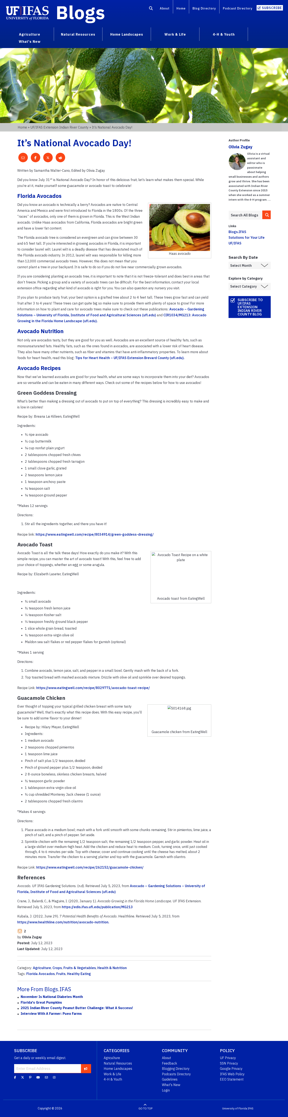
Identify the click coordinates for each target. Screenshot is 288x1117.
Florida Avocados (40, 974)
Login (166, 1090)
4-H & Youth (113, 1079)
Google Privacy (231, 1068)
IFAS (250, 1108)
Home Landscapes (118, 1068)
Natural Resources (118, 1063)
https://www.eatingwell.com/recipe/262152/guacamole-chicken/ (90, 867)
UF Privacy (228, 1058)
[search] (266, 215)
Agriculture (42, 968)
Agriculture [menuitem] (29, 34)
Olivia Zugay (240, 146)
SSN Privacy (229, 1063)
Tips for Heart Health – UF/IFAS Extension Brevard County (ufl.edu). (129, 358)
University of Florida (234, 1108)
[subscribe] (85, 1068)
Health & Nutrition (112, 968)
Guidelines (170, 1079)
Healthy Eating (79, 974)
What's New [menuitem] (29, 41)
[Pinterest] (30, 1077)
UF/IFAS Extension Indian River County (59, 127)
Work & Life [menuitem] (175, 34)
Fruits (61, 974)
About (165, 8)
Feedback (169, 1063)
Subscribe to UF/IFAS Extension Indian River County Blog (250, 307)
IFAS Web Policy (232, 1074)
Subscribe (272, 8)
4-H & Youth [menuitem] (224, 34)
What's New (171, 1085)
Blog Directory (204, 8)
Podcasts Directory (176, 1074)
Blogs (80, 12)
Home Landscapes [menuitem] (126, 34)
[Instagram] (54, 1077)
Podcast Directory (237, 8)
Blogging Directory (176, 1068)
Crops (57, 968)
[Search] (151, 9)
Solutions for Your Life (247, 237)
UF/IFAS (235, 243)
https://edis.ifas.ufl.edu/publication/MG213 (97, 907)
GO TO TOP (145, 1108)
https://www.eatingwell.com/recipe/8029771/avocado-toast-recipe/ (93, 688)
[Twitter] (22, 1077)
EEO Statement (232, 1079)
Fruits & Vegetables (79, 968)
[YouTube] (38, 1077)
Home (181, 8)
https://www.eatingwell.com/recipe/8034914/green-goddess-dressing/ (95, 534)
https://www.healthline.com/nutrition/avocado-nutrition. (63, 922)
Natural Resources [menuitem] (78, 34)
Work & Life (112, 1074)
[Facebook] (15, 1077)
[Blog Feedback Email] (46, 1077)
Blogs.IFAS (237, 232)
